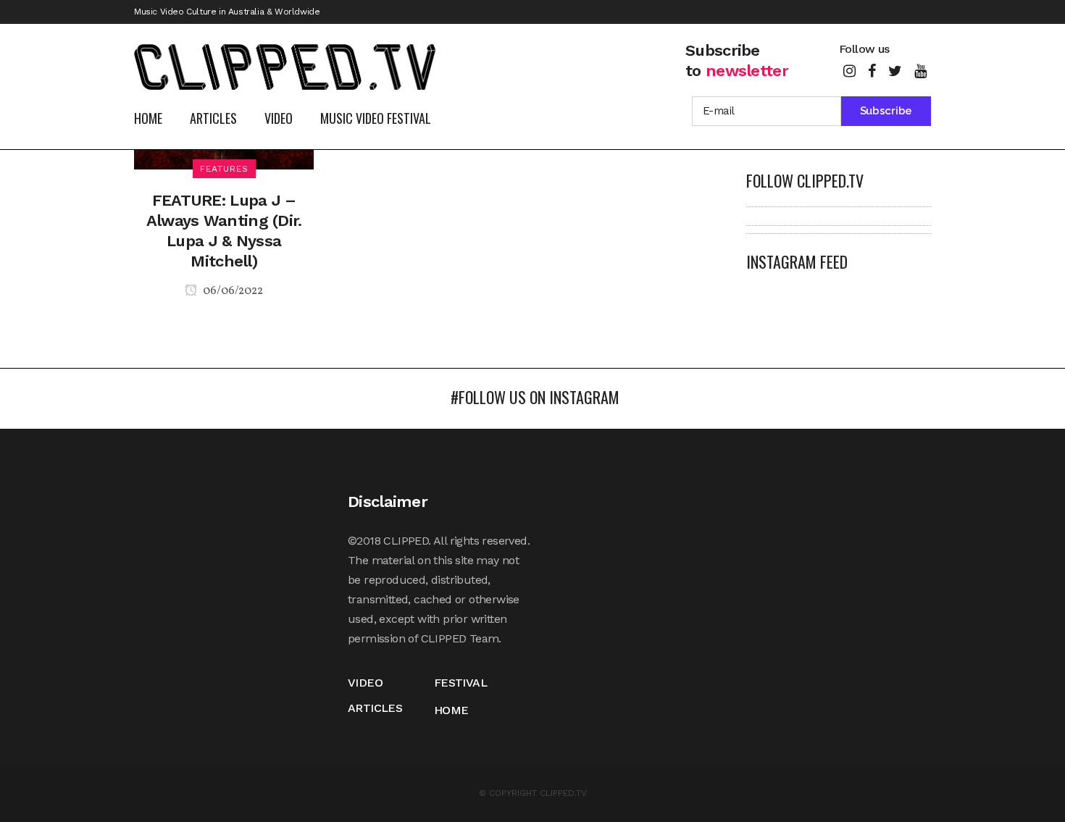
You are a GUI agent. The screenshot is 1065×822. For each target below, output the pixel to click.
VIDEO (365, 682)
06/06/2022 (232, 291)
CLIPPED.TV (563, 793)
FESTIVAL (460, 682)
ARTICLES (375, 708)
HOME (451, 710)
